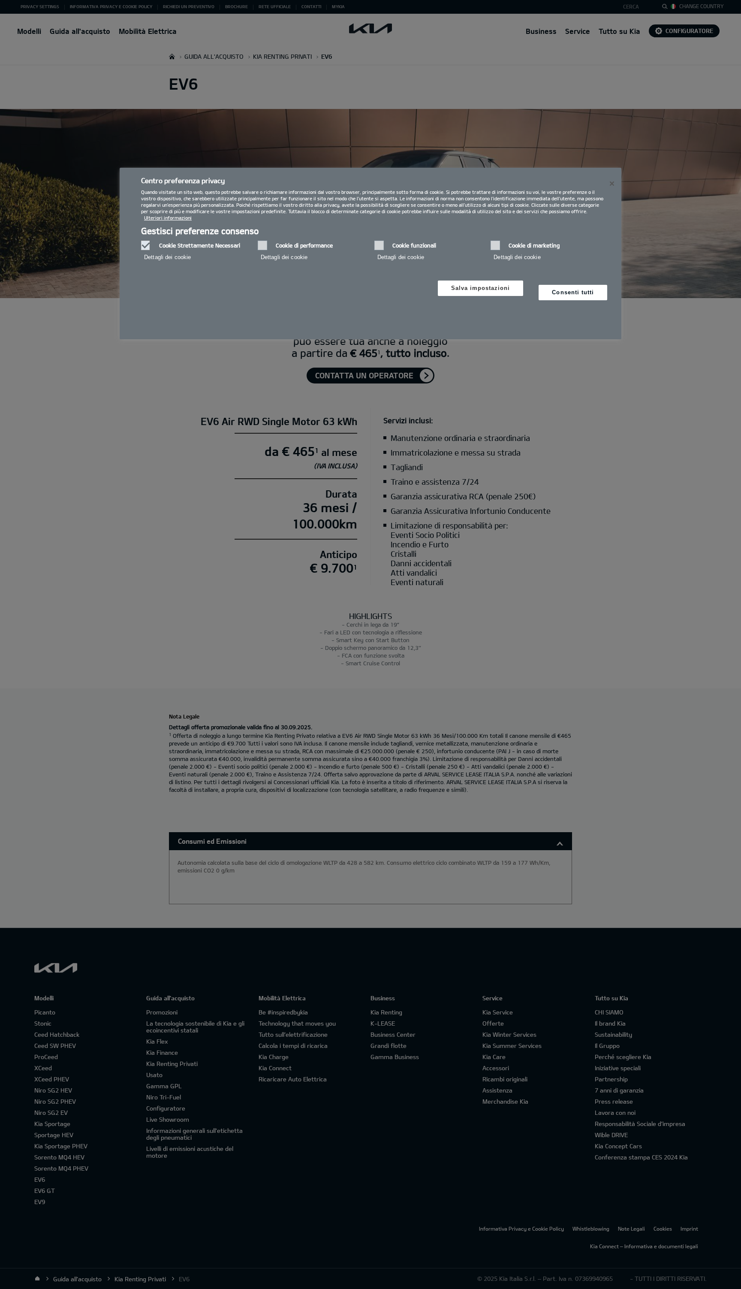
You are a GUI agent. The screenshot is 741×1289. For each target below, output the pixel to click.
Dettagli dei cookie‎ (167, 257)
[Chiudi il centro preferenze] (611, 183)
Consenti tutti (573, 292)
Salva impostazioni (480, 288)
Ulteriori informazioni (168, 217)
